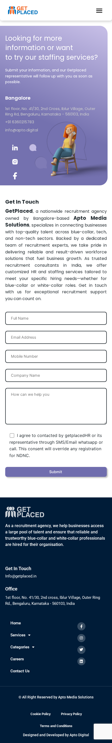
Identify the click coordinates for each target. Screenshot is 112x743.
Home (15, 623)
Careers (17, 659)
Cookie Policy (40, 714)
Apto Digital (79, 735)
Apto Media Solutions (76, 697)
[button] (99, 10)
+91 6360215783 (19, 122)
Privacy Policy (71, 714)
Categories (19, 647)
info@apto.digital (21, 130)
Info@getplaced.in (20, 576)
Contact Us (20, 671)
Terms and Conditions (56, 726)
